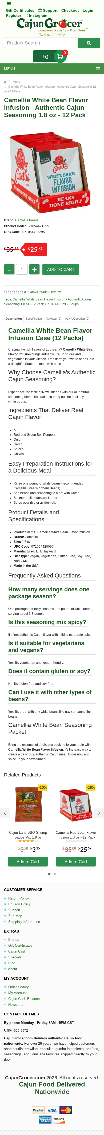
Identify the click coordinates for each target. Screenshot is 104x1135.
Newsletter (16, 1005)
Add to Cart (60, 269)
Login (88, 10)
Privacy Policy (19, 904)
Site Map (14, 916)
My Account (17, 993)
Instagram (37, 15)
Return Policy (18, 898)
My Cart (60, 56)
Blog (11, 963)
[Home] (5, 81)
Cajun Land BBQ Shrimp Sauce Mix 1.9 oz (28, 835)
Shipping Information (23, 922)
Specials (14, 957)
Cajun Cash (16, 951)
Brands (13, 940)
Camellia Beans (26, 220)
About (12, 969)
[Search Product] (89, 43)
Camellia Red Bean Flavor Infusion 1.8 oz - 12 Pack (76, 835)
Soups (74, 304)
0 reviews (31, 292)
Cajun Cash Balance (23, 999)
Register (13, 15)
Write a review (50, 292)
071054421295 (56, 304)
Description (14, 318)
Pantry (16, 81)
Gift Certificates (20, 10)
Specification (34, 318)
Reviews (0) (53, 318)
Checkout (70, 10)
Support (13, 910)
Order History (18, 987)
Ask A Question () (77, 318)
